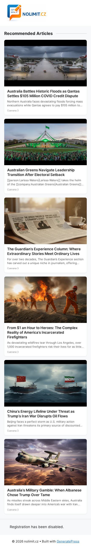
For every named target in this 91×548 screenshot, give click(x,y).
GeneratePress (68, 541)
